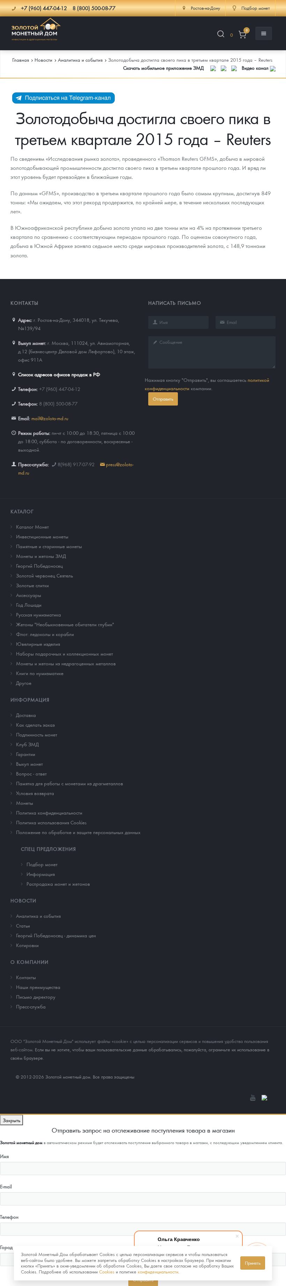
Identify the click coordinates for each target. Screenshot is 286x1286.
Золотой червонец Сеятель (44, 575)
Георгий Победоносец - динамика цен (56, 935)
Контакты (26, 977)
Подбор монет (42, 864)
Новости (23, 900)
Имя (4, 1156)
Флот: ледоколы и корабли (45, 634)
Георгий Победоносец (39, 565)
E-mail (6, 1186)
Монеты (24, 803)
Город (6, 1247)
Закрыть (11, 1120)
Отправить (163, 399)
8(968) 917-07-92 (76, 464)
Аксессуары (28, 595)
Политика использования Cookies (51, 822)
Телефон (9, 1216)
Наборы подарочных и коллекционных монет (64, 653)
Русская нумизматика (38, 614)
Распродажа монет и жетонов (58, 883)
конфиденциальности (158, 1271)
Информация (30, 699)
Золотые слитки (32, 585)
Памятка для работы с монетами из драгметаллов (69, 783)
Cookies (106, 1271)
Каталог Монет (32, 526)
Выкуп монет (29, 764)
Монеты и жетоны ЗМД (41, 556)
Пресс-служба (31, 1006)
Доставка (26, 715)
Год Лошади (29, 605)
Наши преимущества (38, 987)
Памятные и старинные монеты (49, 546)
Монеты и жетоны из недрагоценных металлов (66, 663)
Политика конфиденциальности (49, 812)
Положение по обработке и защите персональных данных (78, 832)
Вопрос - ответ (31, 773)
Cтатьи (23, 925)
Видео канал (256, 68)
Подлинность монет (36, 734)
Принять (253, 1263)
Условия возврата (35, 793)
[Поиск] (221, 35)
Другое (23, 683)
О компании (29, 962)
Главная (20, 59)
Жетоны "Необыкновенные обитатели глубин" (65, 624)
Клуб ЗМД (27, 744)
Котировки (27, 945)
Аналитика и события (38, 916)
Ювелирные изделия (38, 644)
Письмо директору (35, 996)
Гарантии (25, 754)
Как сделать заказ (35, 724)
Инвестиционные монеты (42, 536)
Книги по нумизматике (39, 673)
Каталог (22, 511)
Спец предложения (48, 849)
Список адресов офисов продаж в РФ (59, 374)
